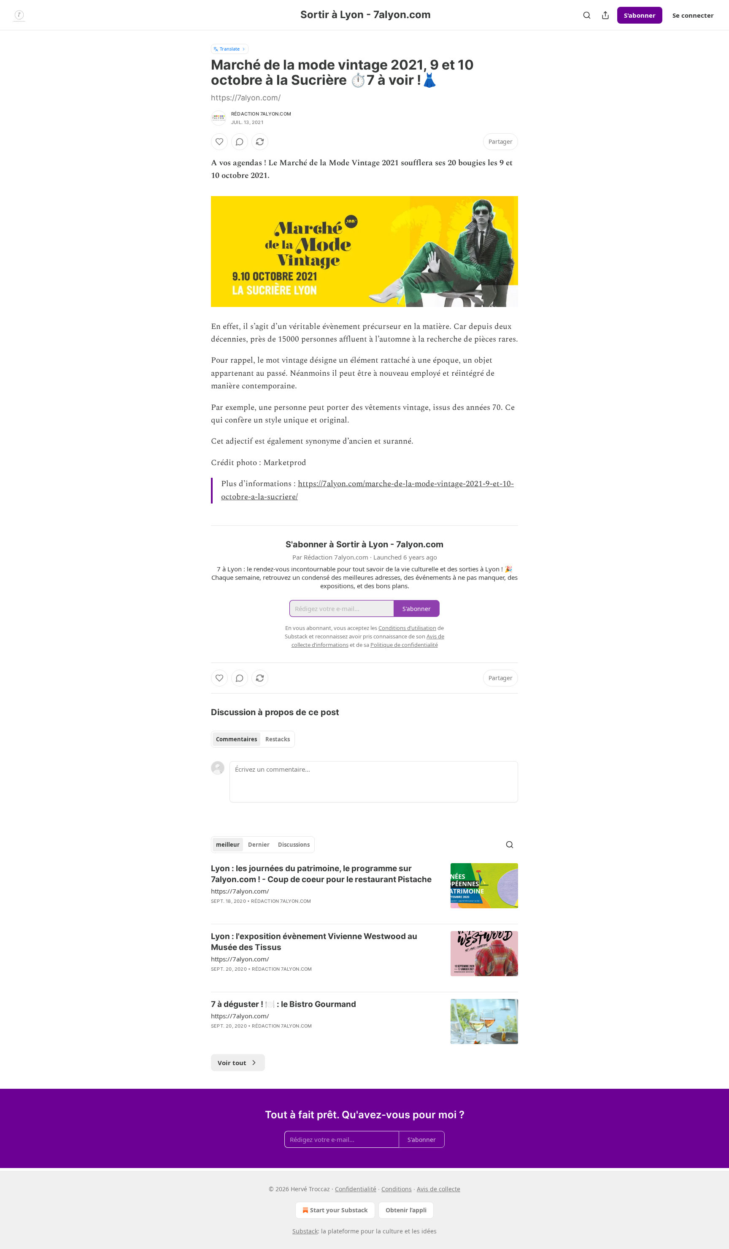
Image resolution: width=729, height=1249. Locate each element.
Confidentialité (355, 1189)
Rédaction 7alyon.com (261, 114)
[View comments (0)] (239, 141)
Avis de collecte (438, 1189)
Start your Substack (339, 1210)
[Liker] (219, 141)
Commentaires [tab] (236, 739)
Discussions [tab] (294, 844)
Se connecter (693, 15)
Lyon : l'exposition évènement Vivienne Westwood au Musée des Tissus (314, 941)
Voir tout (232, 1062)
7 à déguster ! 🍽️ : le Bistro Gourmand (283, 1004)
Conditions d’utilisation (407, 628)
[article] (364, 890)
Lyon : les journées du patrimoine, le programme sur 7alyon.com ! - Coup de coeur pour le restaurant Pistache (321, 874)
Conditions (396, 1189)
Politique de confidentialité (404, 645)
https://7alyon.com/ (240, 891)
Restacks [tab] (277, 739)
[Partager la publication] (605, 15)
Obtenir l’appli (406, 1210)
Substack (305, 1231)
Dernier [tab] (259, 844)
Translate (230, 49)
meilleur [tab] (228, 844)
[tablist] (253, 739)
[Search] (586, 15)
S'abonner (640, 15)
